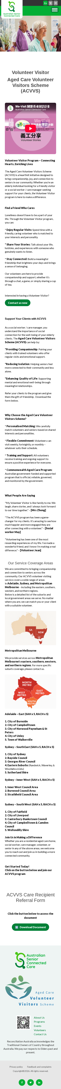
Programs (39, 1021)
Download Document (33, 927)
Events (37, 1025)
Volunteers (40, 1030)
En (45, 3)
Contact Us (40, 1034)
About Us (39, 1017)
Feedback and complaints (39, 1067)
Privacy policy (16, 1067)
